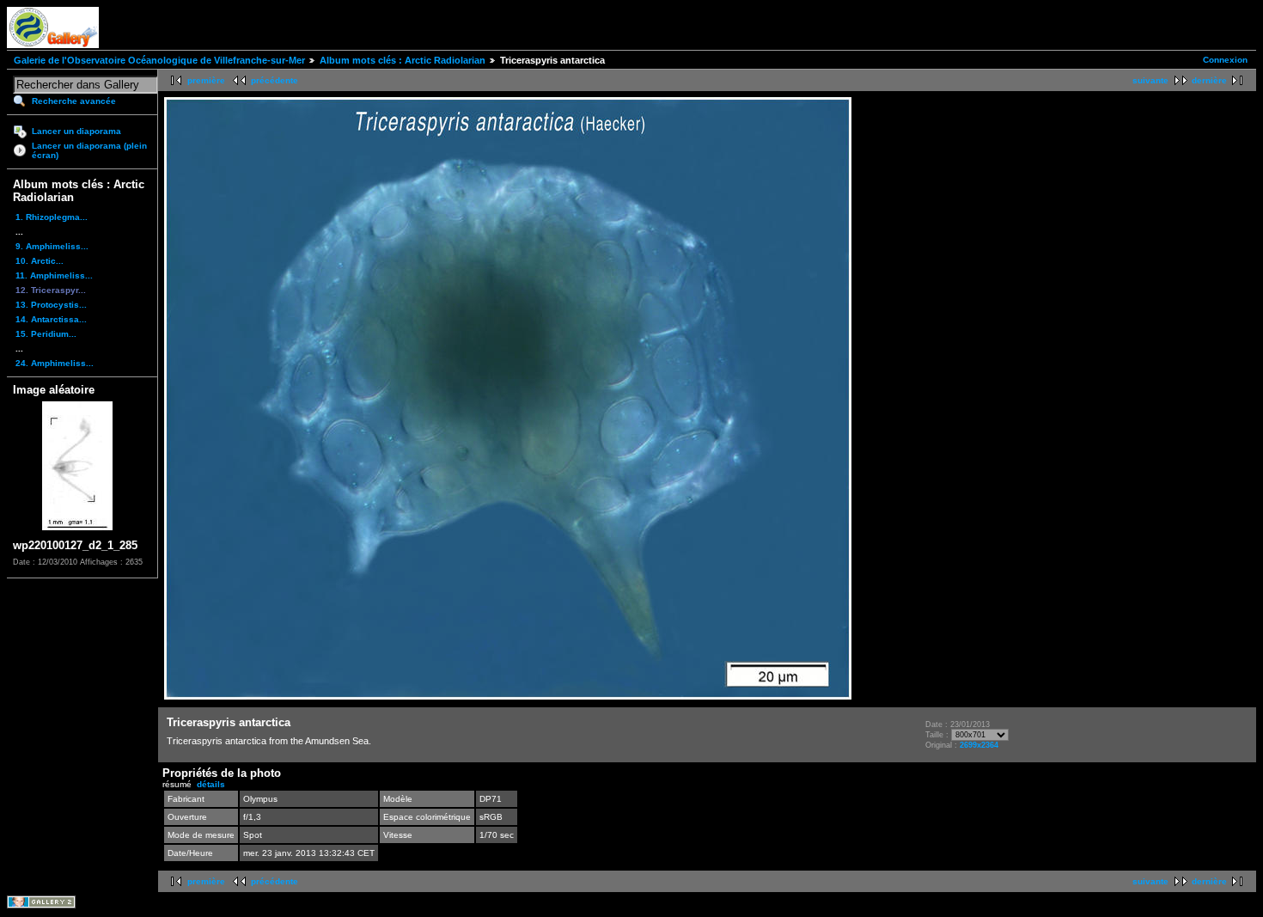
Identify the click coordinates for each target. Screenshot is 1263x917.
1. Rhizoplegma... (51, 217)
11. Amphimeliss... (54, 275)
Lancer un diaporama (76, 131)
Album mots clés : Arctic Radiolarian (402, 60)
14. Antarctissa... (51, 319)
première (206, 80)
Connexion (1225, 59)
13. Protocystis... (51, 304)
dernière (1209, 80)
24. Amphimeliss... (54, 363)
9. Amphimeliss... (51, 246)
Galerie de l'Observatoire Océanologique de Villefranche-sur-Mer (159, 60)
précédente (274, 80)
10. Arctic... (39, 261)
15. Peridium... (45, 334)
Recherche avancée (74, 101)
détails (211, 784)
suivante (1150, 80)
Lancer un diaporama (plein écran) (89, 150)
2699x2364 (979, 745)
